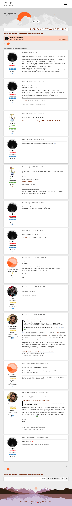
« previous (61, 39)
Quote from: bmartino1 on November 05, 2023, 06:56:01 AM (36, 400)
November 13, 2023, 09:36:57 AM (35, 437)
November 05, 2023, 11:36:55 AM (35, 392)
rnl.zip (26, 237)
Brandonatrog (13, 269)
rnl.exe (26, 100)
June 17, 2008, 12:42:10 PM (33, 81)
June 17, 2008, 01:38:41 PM (33, 203)
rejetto (13, 39)
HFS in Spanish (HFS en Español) (31, 351)
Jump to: (43, 478)
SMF (21, 501)
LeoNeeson (13, 326)
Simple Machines (35, 501)
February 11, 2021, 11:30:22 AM (34, 258)
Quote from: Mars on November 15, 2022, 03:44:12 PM (35, 319)
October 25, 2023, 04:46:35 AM (34, 315)
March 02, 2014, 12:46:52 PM (33, 230)
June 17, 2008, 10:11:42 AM (30, 52)
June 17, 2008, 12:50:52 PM (33, 113)
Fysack (13, 298)
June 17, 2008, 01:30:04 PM (33, 167)
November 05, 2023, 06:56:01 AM (35, 363)
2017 (47, 335)
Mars (13, 123)
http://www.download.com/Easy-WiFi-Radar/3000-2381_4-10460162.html (42, 121)
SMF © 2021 (27, 501)
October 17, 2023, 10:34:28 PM (34, 287)
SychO (42, 503)
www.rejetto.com (27, 181)
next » (65, 39)
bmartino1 (13, 374)
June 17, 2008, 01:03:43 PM (33, 139)
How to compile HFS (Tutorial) (47, 351)
